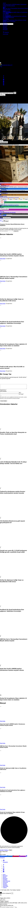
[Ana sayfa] (4, 8)
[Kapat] (12, 893)
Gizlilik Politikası (4, 850)
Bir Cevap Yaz (5, 374)
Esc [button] (16, 907)
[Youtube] (3, 872)
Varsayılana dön (6, 217)
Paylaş (6, 221)
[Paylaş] (3, 86)
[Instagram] (3, 868)
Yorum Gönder (4, 400)
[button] (9, 34)
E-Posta (21, 394)
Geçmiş (6, 901)
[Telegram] (3, 870)
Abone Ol (16, 231)
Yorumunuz (3, 389)
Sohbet (2, 901)
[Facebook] (3, 865)
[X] (3, 866)
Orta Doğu (2, 258)
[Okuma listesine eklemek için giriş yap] (0, 327)
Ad (20, 392)
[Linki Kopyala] (15, 93)
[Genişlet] (1, 900)
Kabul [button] (10, 850)
